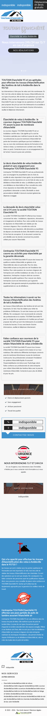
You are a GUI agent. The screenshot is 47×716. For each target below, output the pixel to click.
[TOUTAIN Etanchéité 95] (14, 16)
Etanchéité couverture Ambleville (22, 688)
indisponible (8, 5)
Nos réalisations (23, 50)
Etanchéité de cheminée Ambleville (25, 699)
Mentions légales (35, 710)
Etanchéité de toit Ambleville (20, 691)
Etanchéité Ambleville (11, 683)
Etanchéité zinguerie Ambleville (21, 686)
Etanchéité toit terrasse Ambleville (22, 696)
